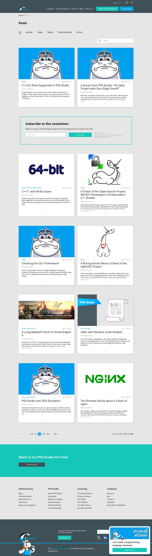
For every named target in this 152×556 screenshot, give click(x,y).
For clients (82, 499)
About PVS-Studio (55, 493)
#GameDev (31, 328)
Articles (29, 32)
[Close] (146, 529)
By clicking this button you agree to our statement (108, 136)
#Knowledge (31, 188)
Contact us (64, 538)
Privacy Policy (99, 137)
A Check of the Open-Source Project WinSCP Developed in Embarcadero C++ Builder (103, 194)
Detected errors (25, 499)
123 (43, 434)
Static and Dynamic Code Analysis (101, 332)
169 (55, 434)
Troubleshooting (54, 508)
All (20, 32)
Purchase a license (85, 493)
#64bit (39, 188)
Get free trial (32, 464)
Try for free (126, 9)
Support (116, 3)
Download (52, 496)
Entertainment (65, 32)
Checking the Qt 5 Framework (40, 263)
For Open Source (84, 505)
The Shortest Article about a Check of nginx (104, 402)
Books (50, 32)
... (46, 103)
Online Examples (54, 505)
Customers (23, 502)
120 (31, 434)
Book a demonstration (107, 9)
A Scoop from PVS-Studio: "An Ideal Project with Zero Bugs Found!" (102, 87)
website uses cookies (61, 548)
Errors (79, 32)
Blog (81, 9)
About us (89, 9)
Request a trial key (55, 499)
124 (47, 434)
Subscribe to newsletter (116, 505)
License (74, 9)
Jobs (108, 496)
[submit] (132, 3)
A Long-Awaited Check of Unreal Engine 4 (46, 333)
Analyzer (50, 9)
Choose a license (84, 496)
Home (21, 15)
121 (35, 434)
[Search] (100, 532)
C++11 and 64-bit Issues (36, 191)
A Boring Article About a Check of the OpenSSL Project (104, 265)
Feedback (110, 502)
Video (40, 32)
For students (82, 502)
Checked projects (25, 496)
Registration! (130, 550)
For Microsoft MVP (85, 508)
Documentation (62, 9)
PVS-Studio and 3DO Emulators (41, 400)
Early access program (27, 505)
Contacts (110, 499)
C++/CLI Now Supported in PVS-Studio (45, 85)
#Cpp (24, 82)
